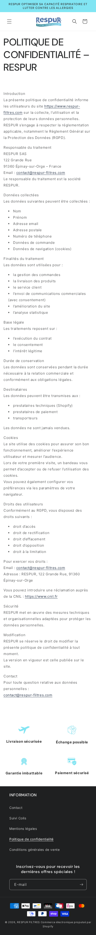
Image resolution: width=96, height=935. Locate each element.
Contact (15, 808)
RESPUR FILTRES (28, 922)
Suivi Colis (17, 818)
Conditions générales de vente (34, 850)
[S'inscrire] (81, 884)
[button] (9, 21)
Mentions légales (23, 829)
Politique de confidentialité (31, 839)
